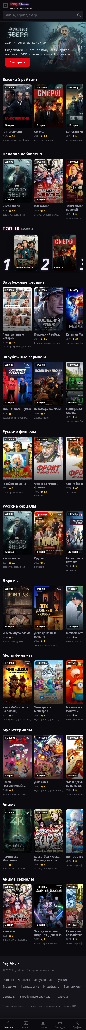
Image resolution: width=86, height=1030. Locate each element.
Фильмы (24, 980)
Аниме (9, 804)
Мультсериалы (17, 729)
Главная (8, 980)
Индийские (51, 986)
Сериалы (9, 996)
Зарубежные (43, 980)
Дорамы (11, 580)
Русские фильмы (19, 431)
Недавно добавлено (22, 153)
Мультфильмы (17, 655)
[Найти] (79, 15)
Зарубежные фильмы (24, 282)
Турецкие (9, 986)
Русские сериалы (19, 506)
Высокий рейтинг (20, 79)
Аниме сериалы (18, 879)
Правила (61, 996)
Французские (29, 986)
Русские (62, 980)
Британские (72, 986)
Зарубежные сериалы (24, 356)
